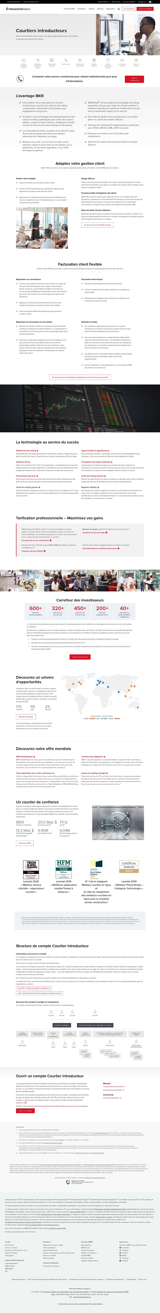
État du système (48, 1258)
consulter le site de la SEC (57, 1228)
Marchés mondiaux (26, 717)
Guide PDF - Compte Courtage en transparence (34, 988)
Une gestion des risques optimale (95, 462)
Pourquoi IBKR (69, 9)
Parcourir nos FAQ (49, 1255)
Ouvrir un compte (145, 9)
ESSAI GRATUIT (103, 2)
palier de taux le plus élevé (119, 337)
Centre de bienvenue (111, 1098)
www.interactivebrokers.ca (82, 1297)
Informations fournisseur (51, 1266)
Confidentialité (131, 1279)
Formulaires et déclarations (115, 1279)
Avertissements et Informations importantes (55, 1214)
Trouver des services (80, 657)
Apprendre (110, 9)
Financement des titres (26, 476)
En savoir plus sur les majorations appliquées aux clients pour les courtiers (80, 377)
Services (100, 9)
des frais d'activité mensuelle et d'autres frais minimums (51, 1106)
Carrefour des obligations (92, 757)
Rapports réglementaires (89, 1261)
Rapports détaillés (89, 487)
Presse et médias (87, 1258)
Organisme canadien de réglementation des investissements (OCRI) (59, 1165)
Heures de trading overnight (93, 773)
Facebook (125, 1248)
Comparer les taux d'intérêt (32, 551)
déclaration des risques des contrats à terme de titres (23, 1222)
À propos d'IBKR (128, 2)
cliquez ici (20, 1103)
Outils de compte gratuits (27, 487)
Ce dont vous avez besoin (113, 1087)
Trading (91, 9)
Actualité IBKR (86, 1255)
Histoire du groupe (87, 1250)
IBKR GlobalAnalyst (24, 757)
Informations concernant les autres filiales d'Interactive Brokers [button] (81, 1304)
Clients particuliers (13, 2)
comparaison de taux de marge (53, 1143)
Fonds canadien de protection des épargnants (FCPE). (100, 1165)
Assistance (141, 2)
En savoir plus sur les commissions (35, 540)
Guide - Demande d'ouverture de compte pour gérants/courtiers (39, 993)
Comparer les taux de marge (93, 533)
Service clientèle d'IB (77, 1212)
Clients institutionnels (30, 2)
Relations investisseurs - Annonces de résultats (90, 1153)
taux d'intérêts (59, 1140)
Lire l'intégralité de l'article (101, 1133)
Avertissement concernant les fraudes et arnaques (86, 1279)
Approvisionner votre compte (53, 1245)
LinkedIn (125, 1253)
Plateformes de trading (26, 451)
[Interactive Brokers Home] (18, 8)
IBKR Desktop (9, 1266)
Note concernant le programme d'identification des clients (47, 1279)
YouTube (125, 1261)
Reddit (124, 1255)
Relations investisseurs (89, 1253)
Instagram (125, 1250)
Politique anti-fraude (18, 1279)
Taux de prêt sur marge (104, 1217)
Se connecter (129, 9)
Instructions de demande (112, 1090)
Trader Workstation (11, 1263)
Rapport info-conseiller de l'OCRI (95, 1178)
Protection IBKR (25, 843)
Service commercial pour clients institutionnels (58, 1253)
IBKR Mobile (9, 1269)
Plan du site (143, 1279)
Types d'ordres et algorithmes (94, 451)
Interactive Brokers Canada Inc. (80, 1289)
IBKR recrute (116, 2)
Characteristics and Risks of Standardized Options (110, 1209)
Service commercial (134, 79)
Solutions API (22, 462)
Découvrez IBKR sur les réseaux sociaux (133, 1245)
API (6, 1271)
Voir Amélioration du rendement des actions (99, 548)
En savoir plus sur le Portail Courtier (97, 225)
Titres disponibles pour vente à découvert (34, 773)
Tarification (82, 9)
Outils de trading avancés (92, 476)
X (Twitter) (125, 1258)
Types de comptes (11, 1253)
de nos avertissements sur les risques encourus (42, 1225)
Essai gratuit (9, 1255)
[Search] (118, 9)
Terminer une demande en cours (16, 1250)
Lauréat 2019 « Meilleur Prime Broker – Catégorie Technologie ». (129, 885)
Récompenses (86, 1245)
